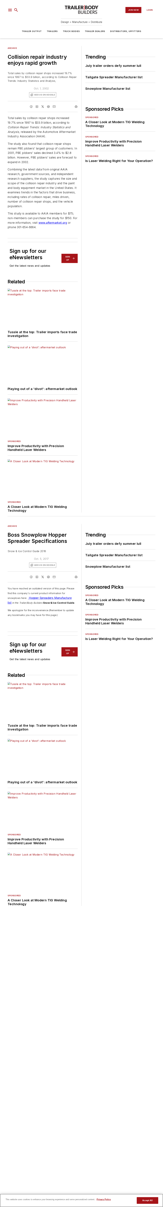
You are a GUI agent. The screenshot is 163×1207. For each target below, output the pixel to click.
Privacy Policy (104, 1199)
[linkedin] (37, 106)
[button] (10, 10)
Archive (12, 48)
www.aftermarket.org (53, 222)
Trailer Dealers (95, 31)
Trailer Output (32, 31)
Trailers (52, 31)
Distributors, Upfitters (125, 31)
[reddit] (48, 106)
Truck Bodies (71, 31)
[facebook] (31, 106)
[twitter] (42, 106)
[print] (76, 106)
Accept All (147, 1200)
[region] (81, 1200)
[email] (54, 106)
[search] (16, 10)
